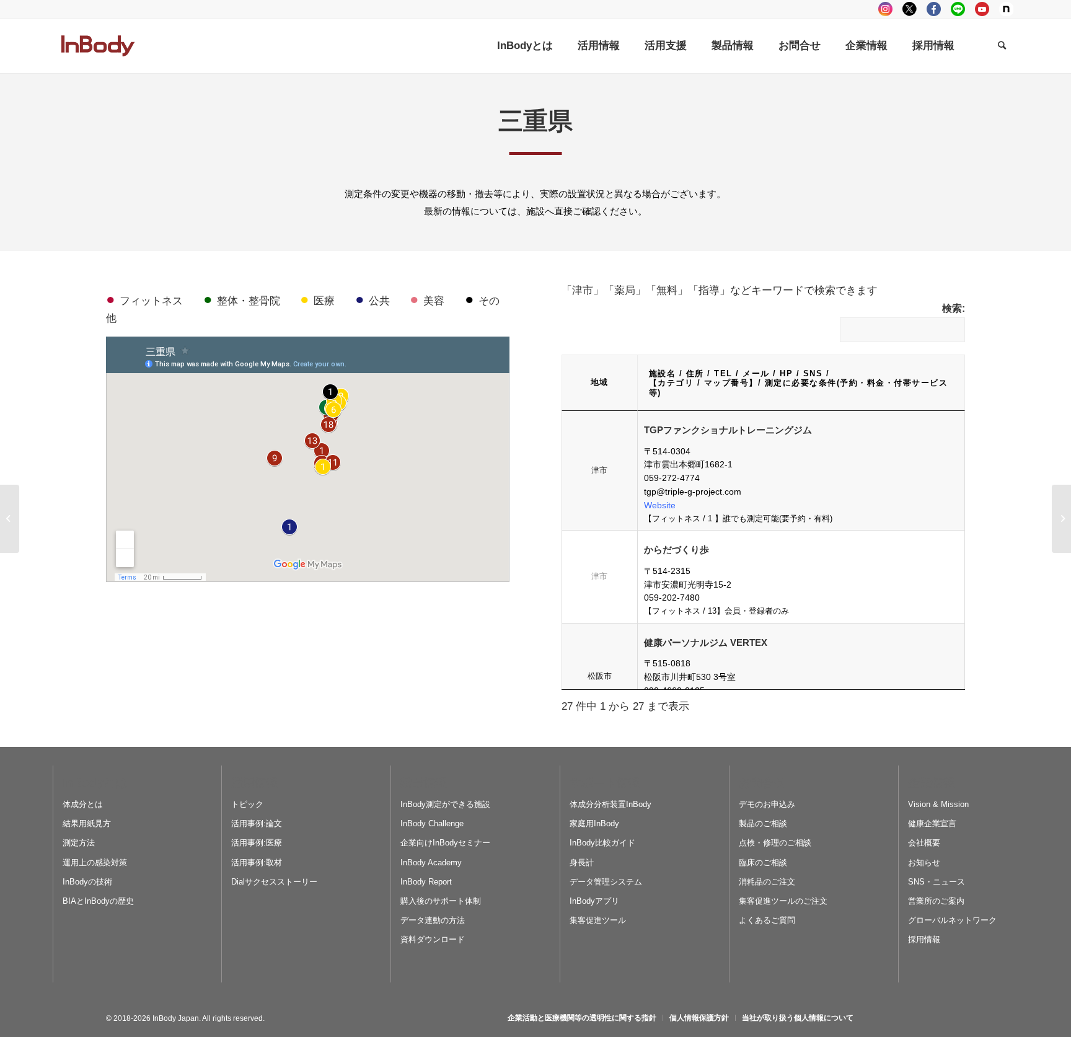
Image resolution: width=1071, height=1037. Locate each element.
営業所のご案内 (936, 901)
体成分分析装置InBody (610, 804)
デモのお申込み (767, 804)
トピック (247, 804)
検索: (953, 308)
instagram (885, 9)
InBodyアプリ (594, 901)
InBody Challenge (432, 823)
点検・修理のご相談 (775, 842)
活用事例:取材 (256, 862)
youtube (982, 9)
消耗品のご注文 (767, 881)
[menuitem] (525, 46)
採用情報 (924, 939)
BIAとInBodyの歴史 (98, 901)
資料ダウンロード (432, 939)
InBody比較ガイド (602, 842)
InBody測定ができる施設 (445, 804)
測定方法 (79, 842)
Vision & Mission (938, 804)
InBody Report (426, 881)
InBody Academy (431, 862)
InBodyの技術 (87, 881)
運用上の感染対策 (95, 862)
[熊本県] (9, 519)
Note (1006, 9)
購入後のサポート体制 (440, 901)
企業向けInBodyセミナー (445, 842)
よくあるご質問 (767, 920)
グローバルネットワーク (952, 920)
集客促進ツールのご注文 (783, 901)
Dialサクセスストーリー (274, 881)
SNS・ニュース (936, 881)
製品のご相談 (763, 823)
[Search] (1001, 46)
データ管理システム (606, 881)
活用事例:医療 (256, 842)
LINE (958, 9)
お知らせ (924, 862)
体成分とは (83, 804)
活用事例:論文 (256, 823)
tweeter (909, 9)
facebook (934, 9)
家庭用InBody (594, 823)
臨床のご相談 (763, 862)
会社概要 (924, 842)
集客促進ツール (598, 920)
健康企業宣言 (932, 823)
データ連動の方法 (432, 920)
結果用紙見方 (87, 823)
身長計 (582, 862)
